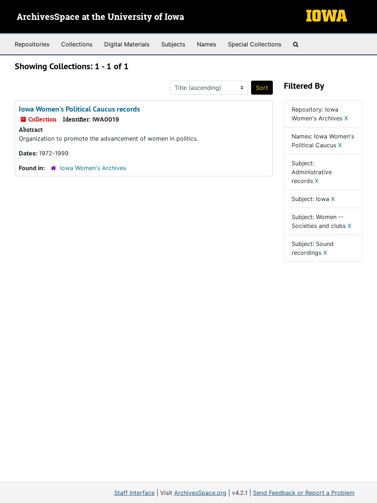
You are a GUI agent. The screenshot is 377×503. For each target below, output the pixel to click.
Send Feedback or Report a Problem (304, 492)
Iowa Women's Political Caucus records (79, 109)
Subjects (173, 44)
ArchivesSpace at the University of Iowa (100, 17)
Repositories (32, 44)
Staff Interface (134, 492)
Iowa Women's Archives (93, 168)
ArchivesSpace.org (200, 492)
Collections (76, 44)
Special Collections (254, 44)
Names (206, 44)
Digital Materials (126, 44)
